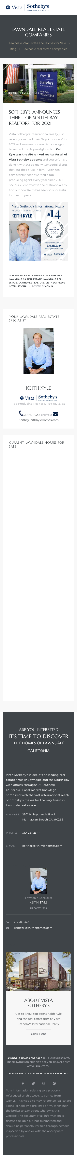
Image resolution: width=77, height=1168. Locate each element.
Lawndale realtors (31, 282)
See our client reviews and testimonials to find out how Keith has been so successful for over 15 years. (38, 190)
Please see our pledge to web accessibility (38, 1073)
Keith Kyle (55, 275)
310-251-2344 (31, 415)
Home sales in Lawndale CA (30, 275)
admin (49, 286)
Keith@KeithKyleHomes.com (39, 420)
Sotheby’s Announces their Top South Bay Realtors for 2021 (34, 117)
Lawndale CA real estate (25, 279)
